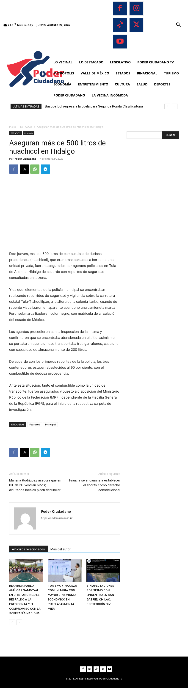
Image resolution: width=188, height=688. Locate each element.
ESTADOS (26, 127)
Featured (34, 424)
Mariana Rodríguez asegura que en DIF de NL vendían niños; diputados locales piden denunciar (35, 485)
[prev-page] (12, 622)
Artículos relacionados (28, 549)
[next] (174, 106)
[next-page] (19, 622)
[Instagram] (136, 8)
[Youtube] (120, 41)
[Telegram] (45, 169)
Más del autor (60, 549)
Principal (50, 424)
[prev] (167, 106)
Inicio (12, 127)
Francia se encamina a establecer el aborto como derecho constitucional (94, 485)
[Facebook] (120, 8)
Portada (28, 133)
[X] (136, 25)
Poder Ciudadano (25, 158)
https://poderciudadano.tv (56, 518)
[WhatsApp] (34, 169)
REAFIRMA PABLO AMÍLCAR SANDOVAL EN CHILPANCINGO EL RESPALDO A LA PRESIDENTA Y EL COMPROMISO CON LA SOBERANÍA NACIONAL (25, 599)
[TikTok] (120, 25)
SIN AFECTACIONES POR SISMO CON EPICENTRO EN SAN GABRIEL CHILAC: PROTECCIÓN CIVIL (100, 595)
